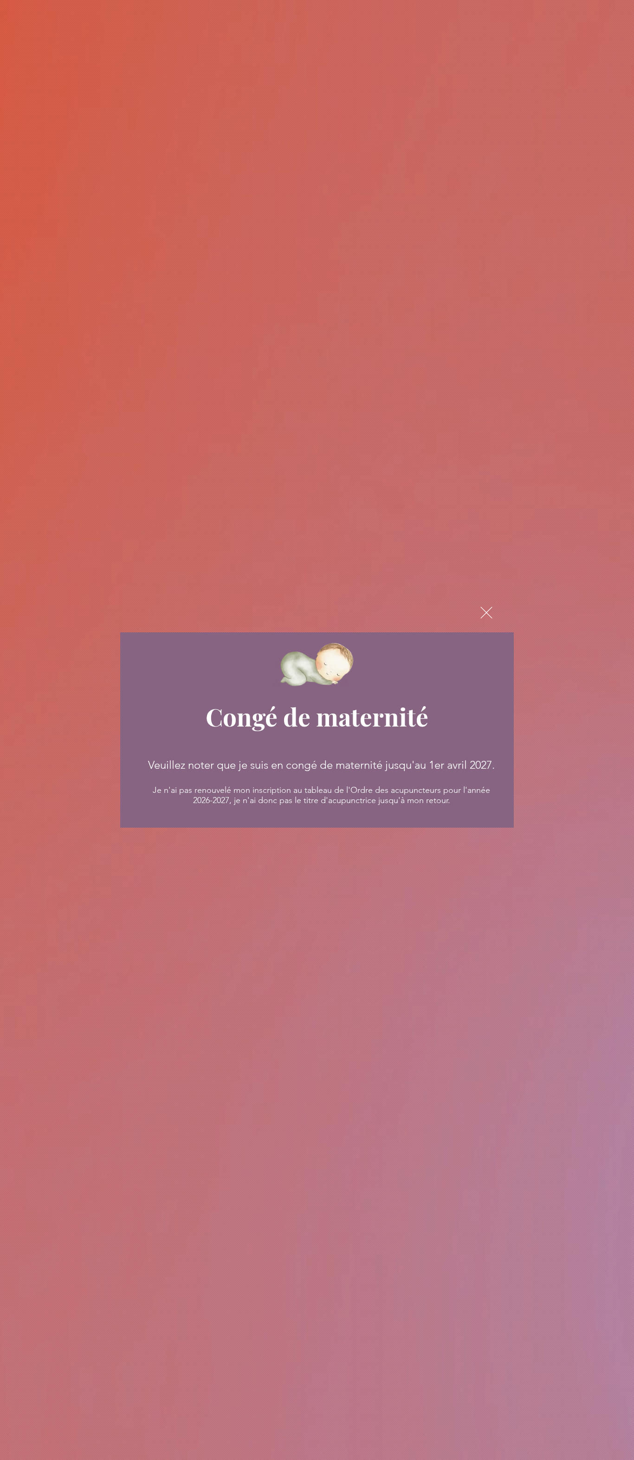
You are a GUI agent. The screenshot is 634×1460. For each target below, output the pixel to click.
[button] (486, 612)
